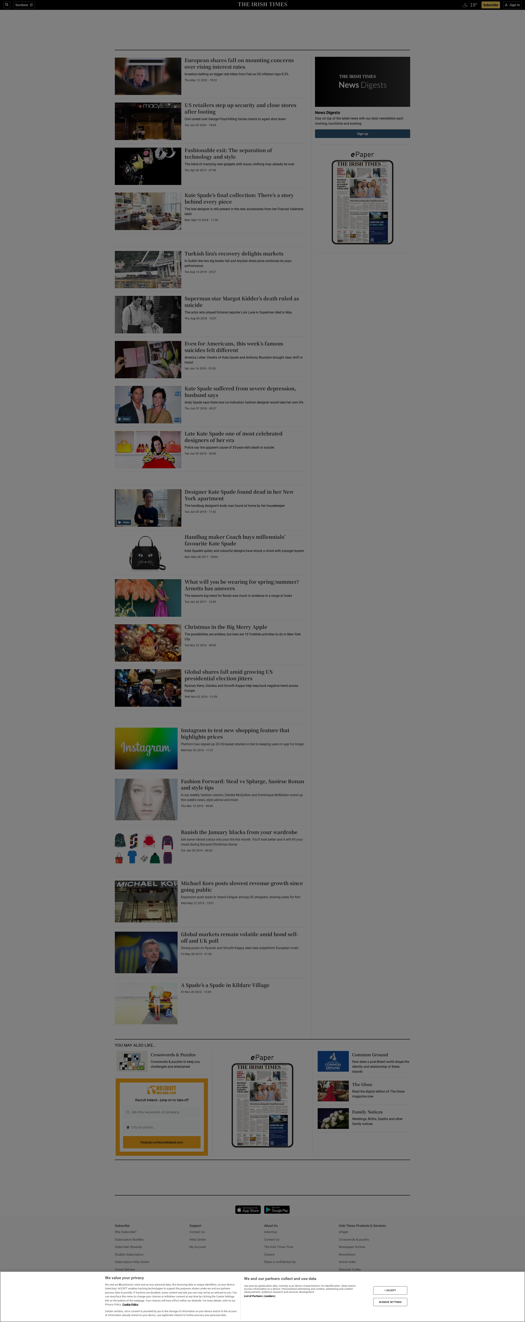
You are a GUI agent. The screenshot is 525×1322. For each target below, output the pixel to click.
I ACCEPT (390, 1290)
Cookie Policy (130, 1304)
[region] (262, 1296)
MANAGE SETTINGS (390, 1301)
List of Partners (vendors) (259, 1296)
